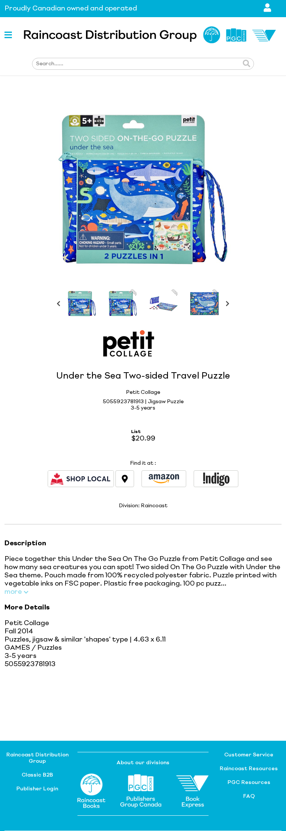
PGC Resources (249, 782)
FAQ (249, 796)
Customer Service (248, 755)
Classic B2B (37, 775)
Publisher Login (37, 788)
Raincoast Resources (249, 768)
